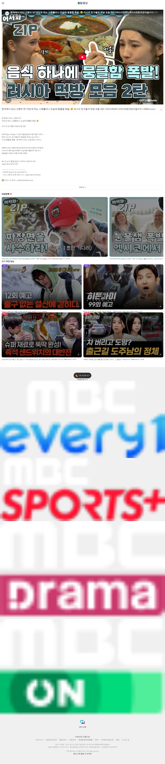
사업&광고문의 (51, 740)
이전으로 (78, 737)
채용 (117, 740)
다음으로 (86, 737)
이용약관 (72, 740)
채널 (82, 379)
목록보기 (82, 187)
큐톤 (96, 740)
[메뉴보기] (3, 3)
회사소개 (39, 740)
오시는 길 (125, 740)
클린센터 (63, 740)
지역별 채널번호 (107, 740)
